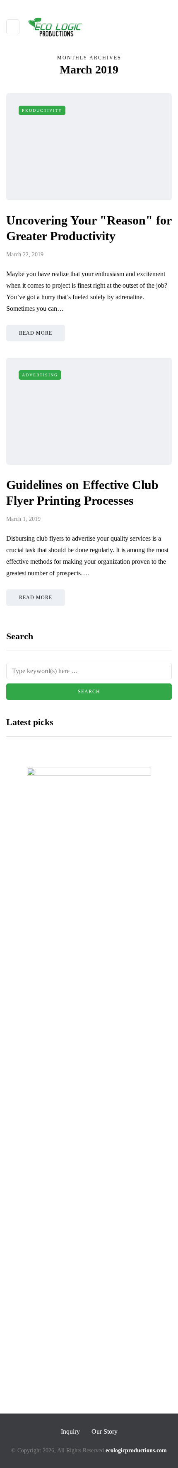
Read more (35, 333)
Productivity (42, 110)
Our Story (104, 1431)
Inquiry (70, 1431)
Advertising (40, 375)
